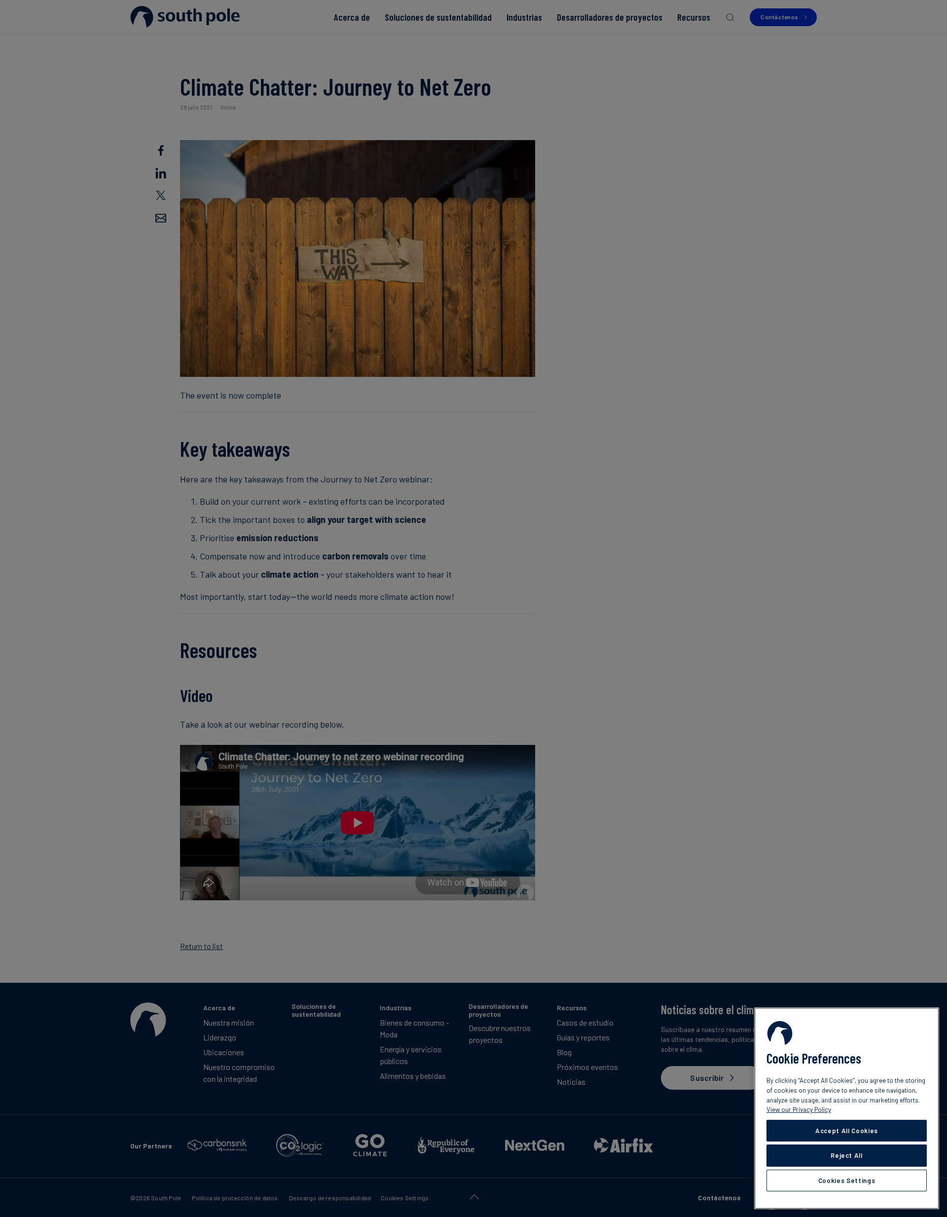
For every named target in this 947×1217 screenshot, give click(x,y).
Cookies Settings (846, 1180)
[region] (846, 1108)
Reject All (847, 1155)
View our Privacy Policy (798, 1109)
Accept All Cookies (846, 1131)
